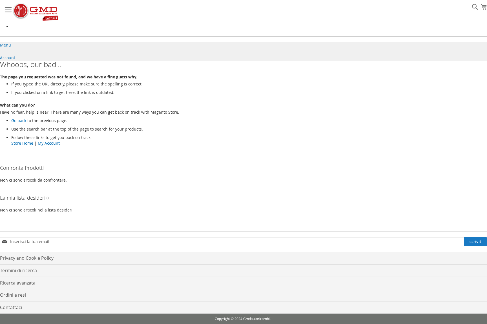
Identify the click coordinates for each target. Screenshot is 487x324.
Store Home (22, 143)
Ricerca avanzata (18, 283)
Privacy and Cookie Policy (27, 258)
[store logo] (35, 12)
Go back (18, 120)
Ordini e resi (13, 295)
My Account (49, 143)
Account (7, 57)
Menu (5, 45)
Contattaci (11, 307)
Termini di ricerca (18, 270)
